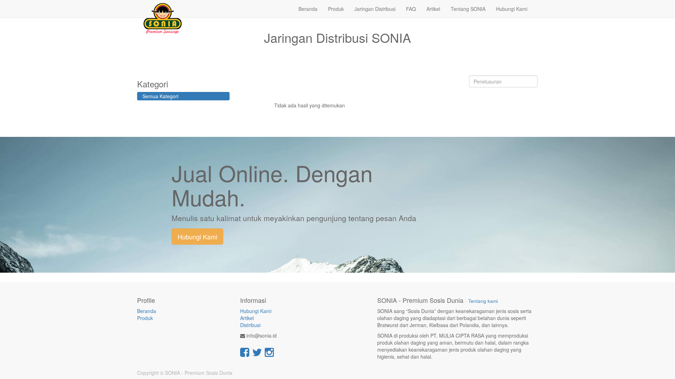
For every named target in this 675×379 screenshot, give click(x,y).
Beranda (146, 310)
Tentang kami (483, 301)
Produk (145, 317)
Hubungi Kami (197, 236)
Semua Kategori (160, 96)
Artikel (247, 317)
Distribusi (250, 324)
